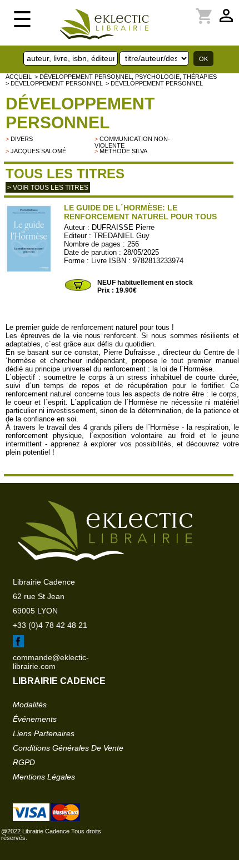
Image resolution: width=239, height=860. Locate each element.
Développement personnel (80, 113)
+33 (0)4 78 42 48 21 (50, 625)
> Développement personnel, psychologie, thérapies (125, 76)
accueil (19, 76)
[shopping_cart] (171, 9)
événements (35, 719)
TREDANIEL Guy (121, 236)
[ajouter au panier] (78, 289)
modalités (30, 704)
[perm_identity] (165, 9)
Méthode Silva (123, 151)
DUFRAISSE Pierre (123, 227)
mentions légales (44, 776)
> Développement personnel (54, 83)
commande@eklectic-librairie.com (51, 662)
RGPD (24, 762)
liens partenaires (43, 733)
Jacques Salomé (38, 151)
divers (22, 138)
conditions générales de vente (68, 747)
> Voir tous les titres (47, 188)
